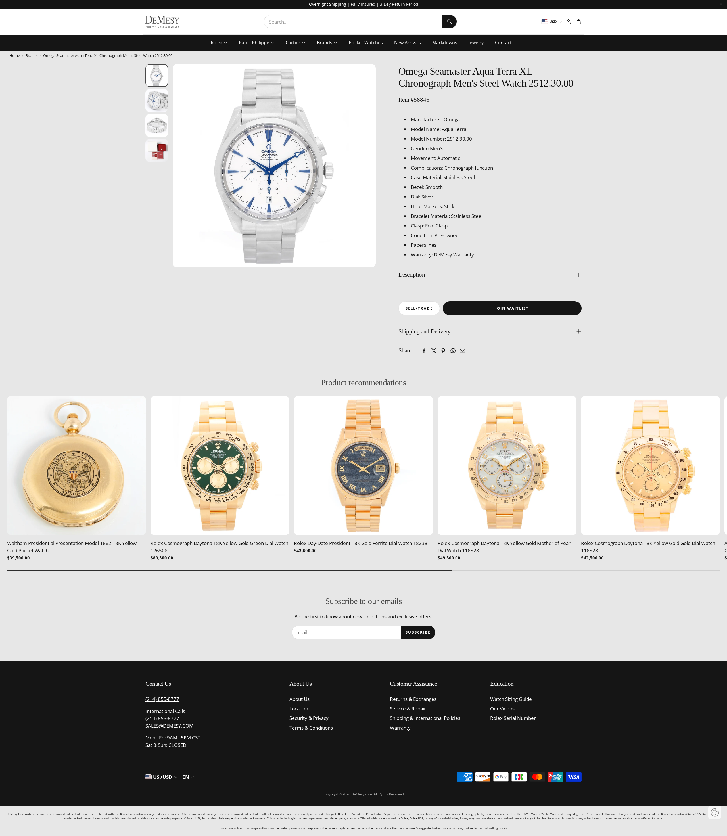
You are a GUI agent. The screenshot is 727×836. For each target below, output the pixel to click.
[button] (360, 21)
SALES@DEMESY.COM (169, 725)
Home (14, 55)
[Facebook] (424, 350)
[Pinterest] (443, 350)
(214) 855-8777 (162, 699)
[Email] (462, 350)
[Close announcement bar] (721, 4)
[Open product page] (76, 465)
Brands (31, 55)
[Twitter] (433, 350)
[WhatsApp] (453, 350)
